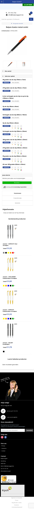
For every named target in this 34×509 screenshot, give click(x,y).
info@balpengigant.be (15, 15)
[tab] (17, 193)
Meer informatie (18, 5)
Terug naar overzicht (18, 23)
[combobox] (15, 19)
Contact (3, 451)
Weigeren (17, 8)
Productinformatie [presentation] (18, 198)
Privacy (3, 446)
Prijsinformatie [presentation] (17, 193)
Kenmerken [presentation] (17, 203)
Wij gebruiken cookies (17, 502)
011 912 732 (12, 13)
